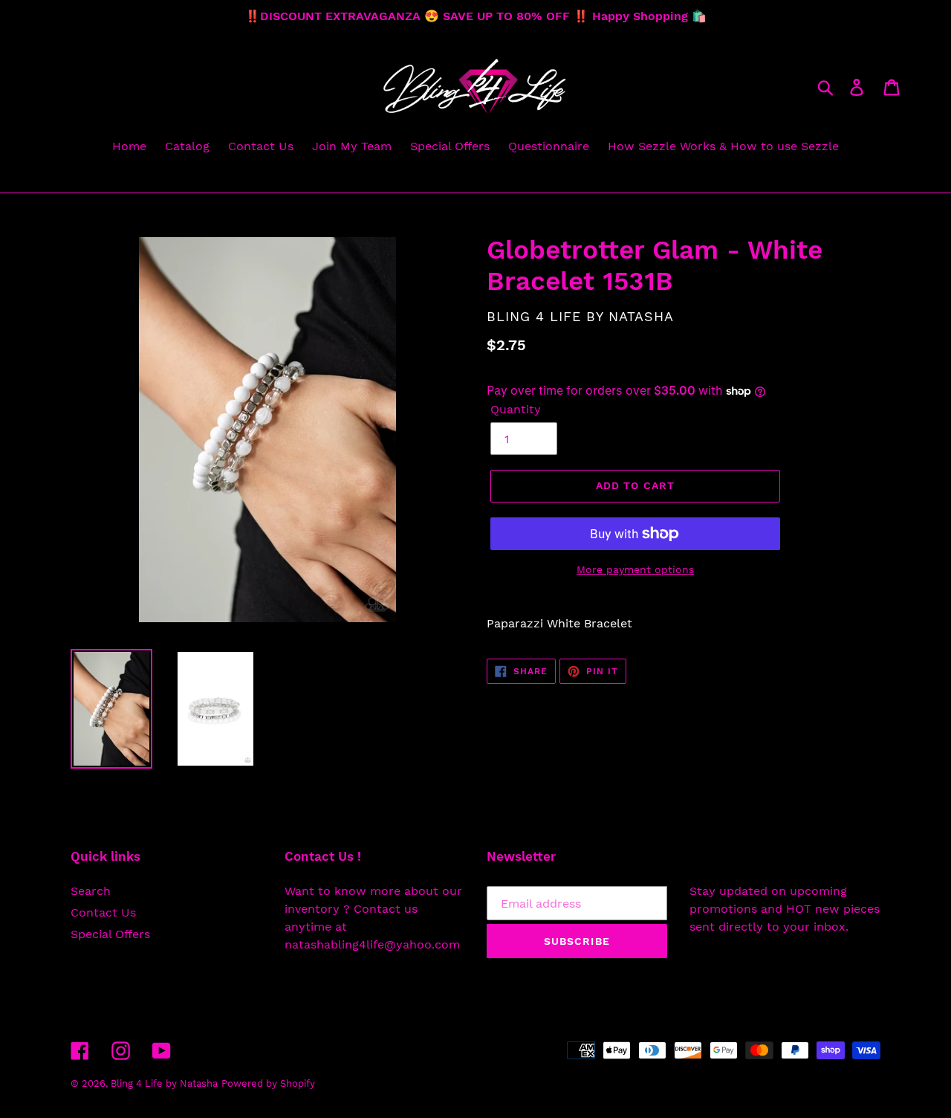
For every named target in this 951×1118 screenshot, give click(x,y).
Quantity (515, 409)
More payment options (635, 569)
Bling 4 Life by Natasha (164, 1083)
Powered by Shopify (268, 1083)
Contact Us (103, 912)
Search (91, 891)
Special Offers (110, 934)
